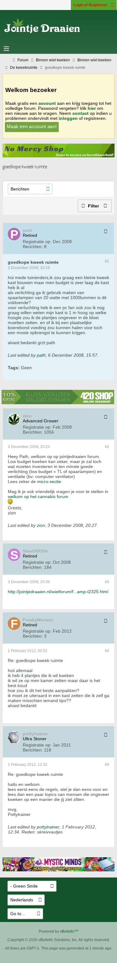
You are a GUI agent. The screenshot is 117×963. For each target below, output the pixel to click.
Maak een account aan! (31, 126)
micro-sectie (49, 481)
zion (41, 525)
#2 (107, 447)
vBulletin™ (69, 931)
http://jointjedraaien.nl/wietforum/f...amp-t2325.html (58, 591)
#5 (107, 764)
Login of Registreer (91, 5)
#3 (107, 582)
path (41, 355)
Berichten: (33, 246)
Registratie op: (37, 241)
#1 (107, 261)
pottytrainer (48, 826)
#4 (107, 651)
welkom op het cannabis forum (38, 496)
